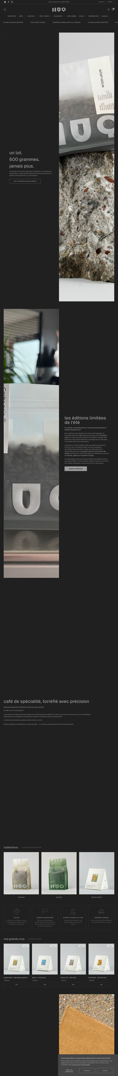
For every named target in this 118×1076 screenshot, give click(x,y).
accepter (87, 1070)
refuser (105, 1070)
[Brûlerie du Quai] (59, 10)
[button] (5, 9)
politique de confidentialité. (81, 1065)
